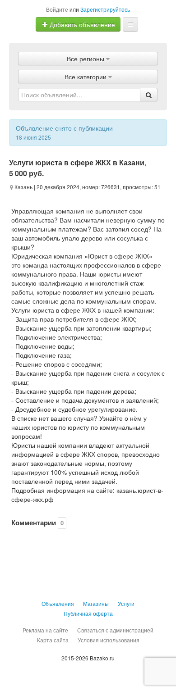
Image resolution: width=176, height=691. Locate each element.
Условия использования (108, 640)
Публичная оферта (88, 613)
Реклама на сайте (45, 630)
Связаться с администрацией (115, 630)
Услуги (126, 603)
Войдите (57, 9)
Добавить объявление (81, 24)
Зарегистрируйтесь (105, 9)
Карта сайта (53, 640)
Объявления (58, 603)
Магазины (96, 603)
